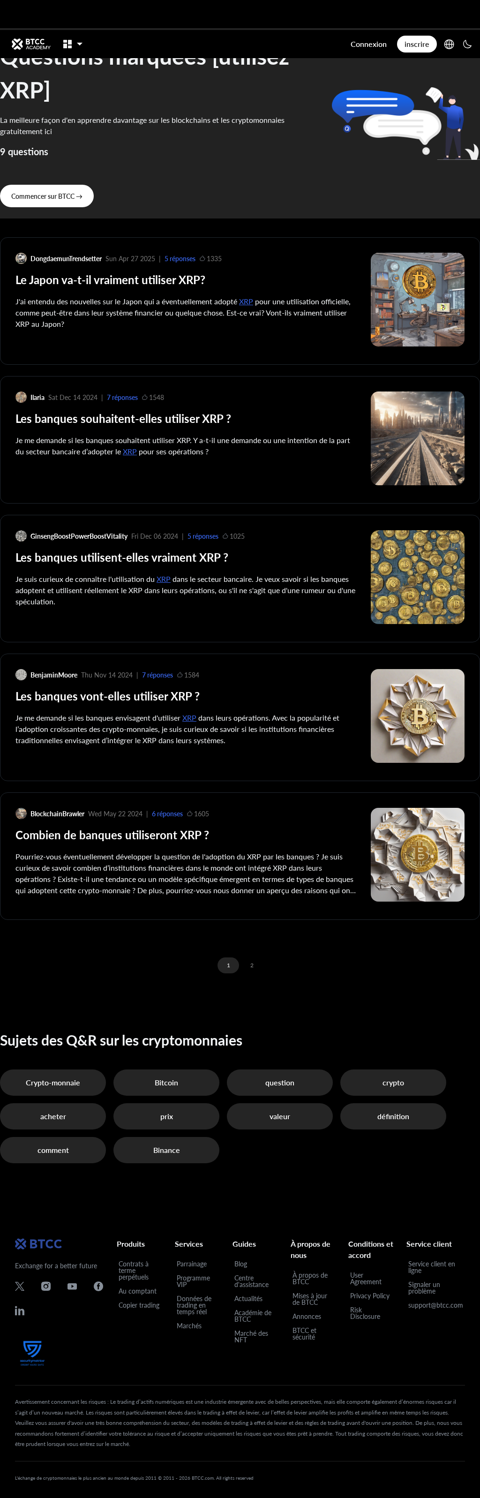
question (279, 1082)
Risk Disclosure (365, 1313)
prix (166, 1116)
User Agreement (366, 1278)
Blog (240, 1264)
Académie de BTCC (252, 1316)
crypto (393, 1082)
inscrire (417, 43)
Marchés (189, 1326)
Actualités (248, 1298)
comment (53, 1149)
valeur (280, 1116)
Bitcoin (166, 1082)
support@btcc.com (435, 1305)
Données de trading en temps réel (194, 1305)
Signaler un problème (424, 1287)
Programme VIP (193, 1281)
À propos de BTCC (310, 1278)
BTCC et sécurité (304, 1333)
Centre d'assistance (251, 1281)
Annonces (306, 1316)
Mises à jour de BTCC (309, 1299)
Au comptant (138, 1291)
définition (393, 1116)
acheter (53, 1116)
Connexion (369, 43)
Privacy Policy (370, 1296)
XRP (246, 301)
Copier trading (139, 1305)
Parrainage (192, 1264)
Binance (166, 1149)
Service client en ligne (431, 1267)
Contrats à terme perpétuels (134, 1270)
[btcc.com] (31, 44)
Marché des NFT (251, 1336)
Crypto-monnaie (53, 1082)
